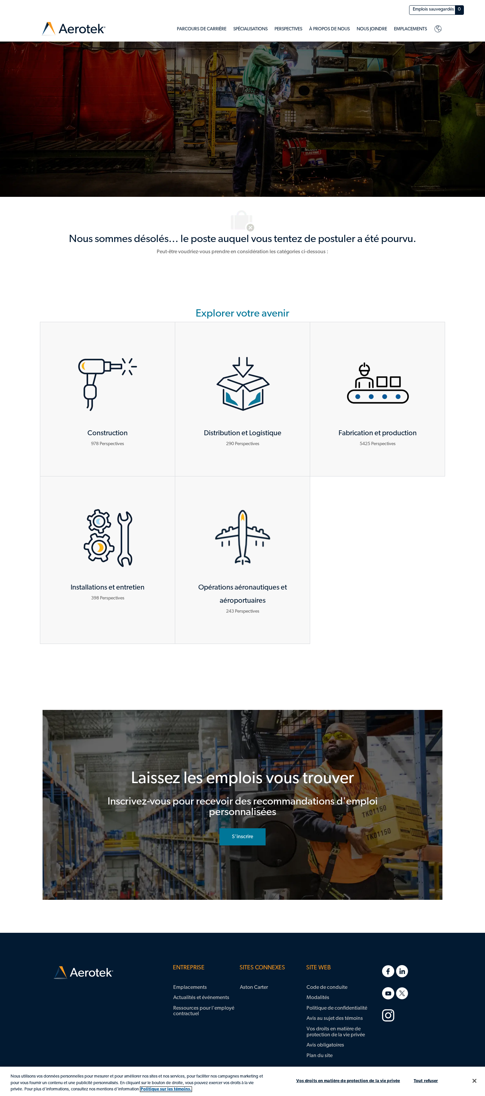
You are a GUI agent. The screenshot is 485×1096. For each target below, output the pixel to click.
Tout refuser (426, 1081)
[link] (73, 29)
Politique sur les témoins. (166, 1089)
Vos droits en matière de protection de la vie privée (348, 1081)
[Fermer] (474, 1081)
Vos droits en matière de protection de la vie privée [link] (336, 1032)
